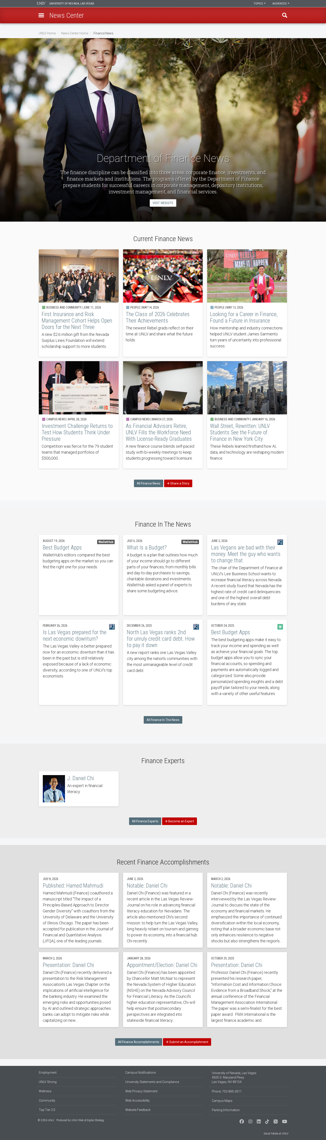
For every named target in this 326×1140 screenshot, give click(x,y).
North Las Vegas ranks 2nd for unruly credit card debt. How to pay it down (163, 662)
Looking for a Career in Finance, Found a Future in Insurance (247, 303)
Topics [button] (258, 3)
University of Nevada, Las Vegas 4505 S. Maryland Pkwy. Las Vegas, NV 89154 (234, 1077)
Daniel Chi (163, 910)
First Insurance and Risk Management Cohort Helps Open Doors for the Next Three (79, 303)
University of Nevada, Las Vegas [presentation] (71, 3)
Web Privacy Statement (141, 1091)
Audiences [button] (279, 3)
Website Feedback (138, 1110)
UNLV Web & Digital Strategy (87, 1120)
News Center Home (74, 33)
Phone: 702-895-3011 (227, 1091)
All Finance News (148, 483)
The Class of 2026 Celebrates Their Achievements (163, 303)
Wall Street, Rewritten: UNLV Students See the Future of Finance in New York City (247, 415)
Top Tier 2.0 (47, 1110)
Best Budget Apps (79, 575)
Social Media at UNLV (276, 1133)
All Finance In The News (163, 720)
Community (47, 1100)
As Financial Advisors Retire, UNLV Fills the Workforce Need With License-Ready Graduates (163, 415)
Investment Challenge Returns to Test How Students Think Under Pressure (79, 415)
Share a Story (179, 483)
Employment (48, 1072)
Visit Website (163, 203)
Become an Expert (181, 821)
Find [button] (285, 15)
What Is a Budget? (163, 575)
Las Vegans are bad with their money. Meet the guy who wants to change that (247, 575)
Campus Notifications (140, 1072)
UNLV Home (47, 33)
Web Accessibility (137, 1100)
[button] (41, 15)
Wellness (45, 1091)
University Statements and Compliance (152, 1082)
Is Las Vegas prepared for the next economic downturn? (79, 662)
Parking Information (226, 1110)
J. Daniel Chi (79, 788)
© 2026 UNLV (46, 1120)
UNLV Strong (48, 1082)
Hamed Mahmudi (79, 910)
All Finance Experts (145, 821)
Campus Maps (222, 1101)
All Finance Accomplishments (138, 1042)
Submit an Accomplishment (188, 1042)
